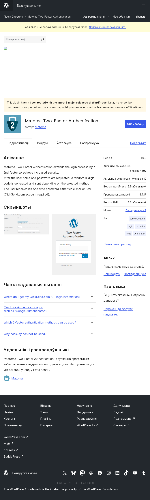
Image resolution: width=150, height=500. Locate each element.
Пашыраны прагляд (117, 244)
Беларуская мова (24, 473)
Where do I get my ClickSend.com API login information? (42, 297)
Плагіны (45, 418)
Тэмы (44, 412)
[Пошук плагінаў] (42, 39)
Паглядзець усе (135, 274)
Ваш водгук (112, 274)
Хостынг (10, 418)
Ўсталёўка (64, 143)
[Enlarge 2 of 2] (91, 218)
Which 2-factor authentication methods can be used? (40, 322)
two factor (139, 233)
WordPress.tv (88, 425)
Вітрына (45, 405)
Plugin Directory (13, 16)
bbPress (11, 450)
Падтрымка (138, 143)
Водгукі (42, 143)
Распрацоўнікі (87, 418)
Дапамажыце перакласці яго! (107, 27)
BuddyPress (14, 456)
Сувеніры (121, 425)
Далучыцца (121, 405)
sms (128, 233)
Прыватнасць (13, 425)
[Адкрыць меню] (144, 5)
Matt (9, 443)
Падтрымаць (124, 418)
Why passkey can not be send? (25, 334)
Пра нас (9, 405)
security (140, 226)
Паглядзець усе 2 (135, 210)
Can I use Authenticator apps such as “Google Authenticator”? (25, 309)
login (130, 226)
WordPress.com (16, 437)
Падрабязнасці (18, 143)
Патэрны (46, 425)
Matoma (40, 127)
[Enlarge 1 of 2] (44, 218)
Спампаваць (135, 123)
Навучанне (84, 405)
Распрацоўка (89, 143)
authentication (137, 218)
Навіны (8, 412)
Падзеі (118, 412)
